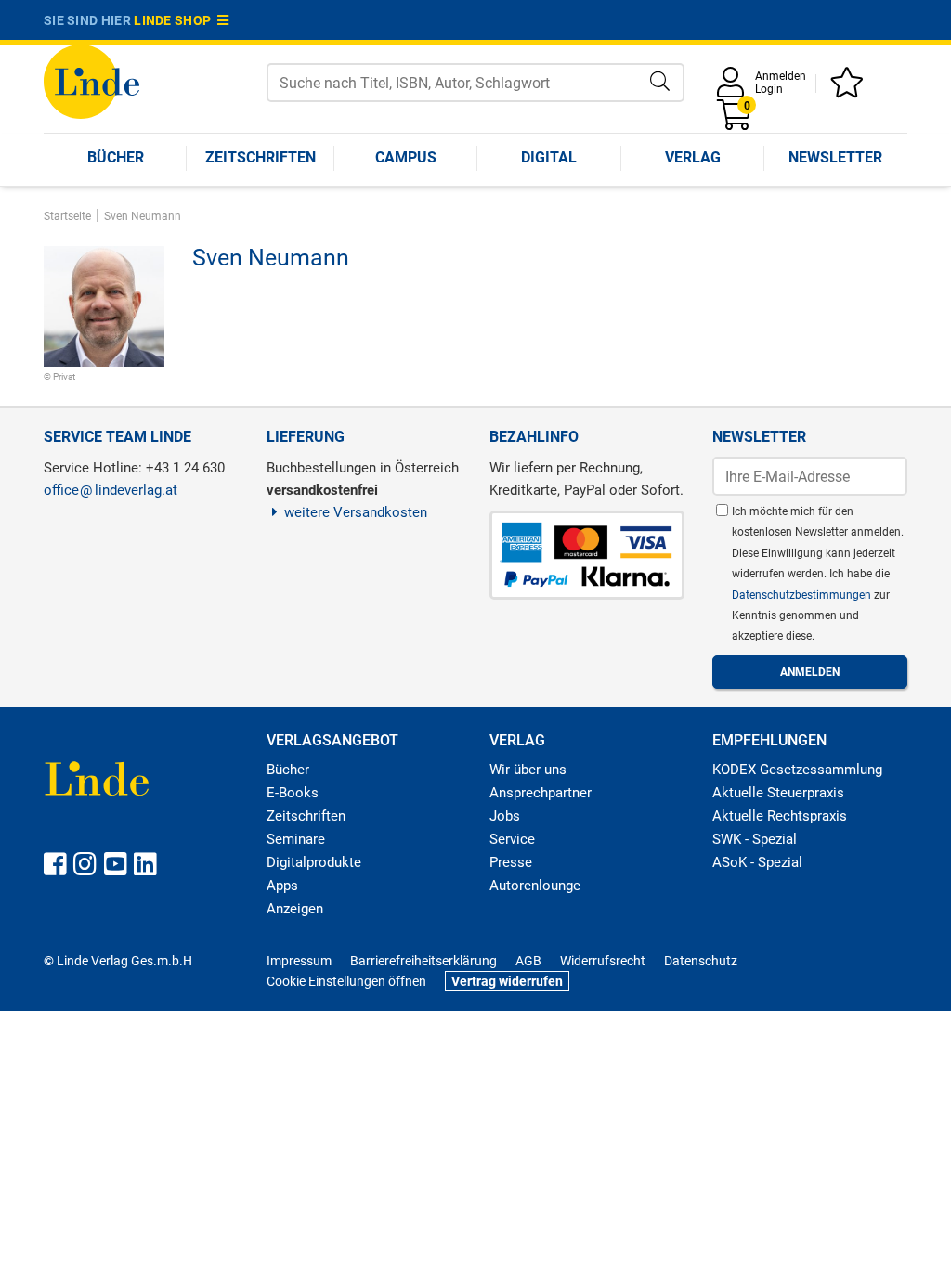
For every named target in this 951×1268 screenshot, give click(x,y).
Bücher (115, 157)
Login (769, 89)
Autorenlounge (534, 885)
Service (512, 839)
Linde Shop (175, 20)
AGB (528, 960)
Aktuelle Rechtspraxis (779, 816)
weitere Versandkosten (355, 512)
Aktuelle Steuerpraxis (778, 792)
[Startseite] (91, 80)
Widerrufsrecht (602, 960)
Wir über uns (528, 769)
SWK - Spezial (754, 839)
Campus (405, 157)
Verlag (693, 157)
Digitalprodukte (314, 862)
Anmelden (780, 76)
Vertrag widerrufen (507, 981)
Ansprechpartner (540, 792)
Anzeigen (295, 908)
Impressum (299, 960)
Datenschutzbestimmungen (803, 595)
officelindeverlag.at (110, 490)
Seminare (296, 839)
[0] (735, 121)
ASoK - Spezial (757, 862)
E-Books (293, 792)
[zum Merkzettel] (849, 88)
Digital (549, 157)
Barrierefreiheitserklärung (423, 960)
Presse (510, 862)
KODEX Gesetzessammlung (797, 769)
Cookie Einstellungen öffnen (346, 981)
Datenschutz (700, 960)
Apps (282, 885)
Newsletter (835, 157)
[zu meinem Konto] (733, 88)
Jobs (504, 816)
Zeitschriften (260, 157)
